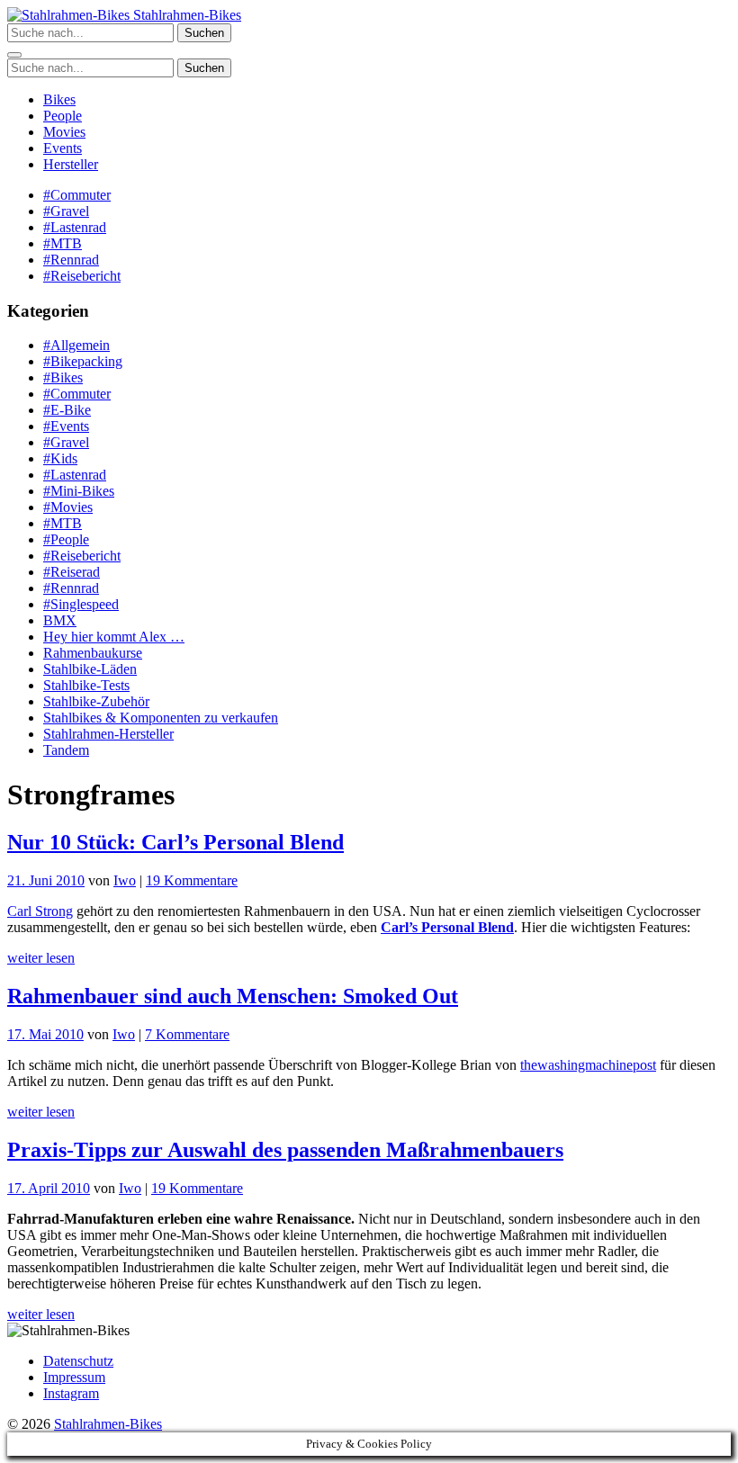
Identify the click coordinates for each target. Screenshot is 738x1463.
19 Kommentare (192, 880)
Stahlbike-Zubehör (96, 701)
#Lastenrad (74, 227)
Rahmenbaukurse (92, 652)
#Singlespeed (81, 604)
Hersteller (70, 164)
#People (66, 539)
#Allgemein (76, 345)
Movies (64, 131)
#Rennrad (71, 259)
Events (62, 148)
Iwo (124, 880)
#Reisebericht (82, 275)
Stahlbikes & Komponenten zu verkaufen (160, 717)
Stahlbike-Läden (90, 669)
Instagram (71, 1393)
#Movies (68, 507)
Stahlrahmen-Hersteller (108, 733)
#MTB (62, 243)
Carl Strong (40, 911)
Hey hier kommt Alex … (113, 636)
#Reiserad (71, 571)
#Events (66, 426)
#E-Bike (67, 409)
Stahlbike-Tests (86, 685)
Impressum (74, 1377)
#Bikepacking (82, 361)
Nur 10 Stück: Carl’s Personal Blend (175, 842)
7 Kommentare (187, 1034)
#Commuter (77, 194)
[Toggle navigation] (14, 55)
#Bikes (63, 377)
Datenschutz (78, 1361)
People (62, 115)
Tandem (66, 750)
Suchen (204, 33)
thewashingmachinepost (588, 1065)
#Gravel (66, 211)
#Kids (60, 458)
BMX (59, 620)
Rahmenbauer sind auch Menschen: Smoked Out (232, 996)
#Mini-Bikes (78, 490)
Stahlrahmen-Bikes (185, 14)
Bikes (59, 99)
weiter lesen (41, 957)
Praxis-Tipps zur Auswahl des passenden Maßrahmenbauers (285, 1150)
